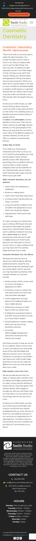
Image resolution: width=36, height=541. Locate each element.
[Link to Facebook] (15, 538)
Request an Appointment (19, 14)
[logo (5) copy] (15, 22)
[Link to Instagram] (21, 538)
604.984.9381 (19, 3)
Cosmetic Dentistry (15, 33)
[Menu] (30, 22)
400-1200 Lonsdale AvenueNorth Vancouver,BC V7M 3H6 (19, 488)
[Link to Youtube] (17, 538)
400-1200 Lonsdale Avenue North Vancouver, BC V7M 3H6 (18, 10)
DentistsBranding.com (19, 535)
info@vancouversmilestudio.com (19, 5)
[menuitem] (30, 22)
